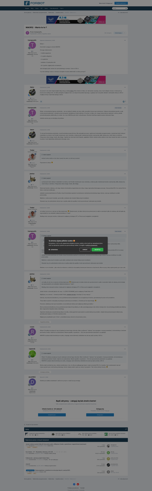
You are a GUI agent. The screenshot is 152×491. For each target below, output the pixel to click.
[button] (53, 249)
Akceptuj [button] (97, 249)
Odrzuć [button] (85, 249)
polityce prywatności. (92, 245)
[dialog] (76, 245)
